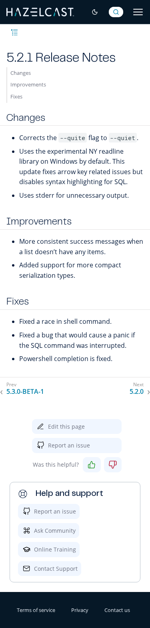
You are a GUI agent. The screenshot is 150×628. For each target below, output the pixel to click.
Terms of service (36, 610)
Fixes (16, 96)
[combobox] (116, 12)
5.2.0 (137, 391)
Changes (20, 72)
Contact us (117, 610)
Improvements (28, 84)
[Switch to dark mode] (95, 12)
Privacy (79, 610)
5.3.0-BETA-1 (25, 391)
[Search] (116, 12)
